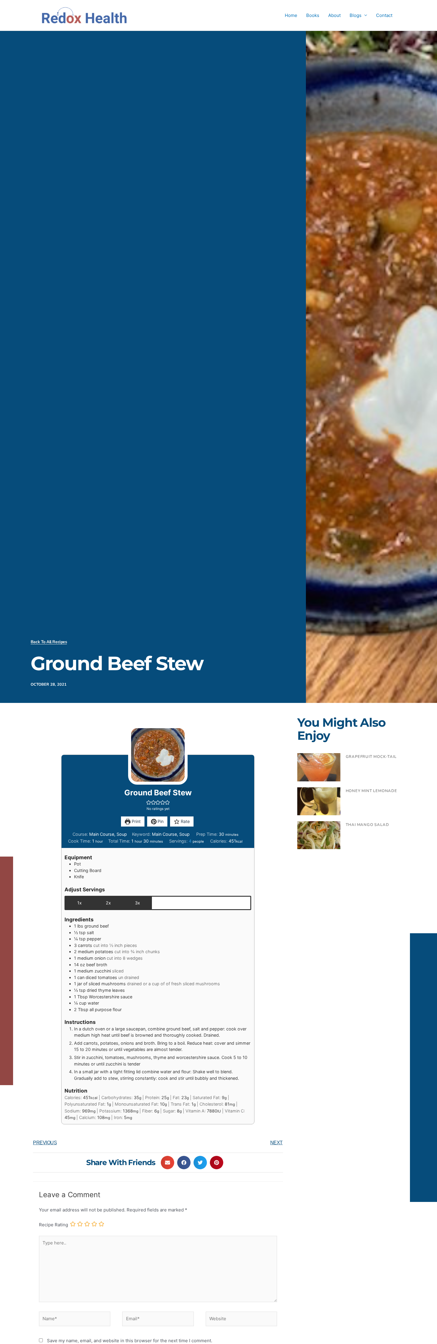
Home (291, 15)
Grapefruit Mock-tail (371, 756)
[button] (148, 802)
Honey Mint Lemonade (371, 791)
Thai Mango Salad (367, 824)
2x (108, 902)
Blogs (355, 15)
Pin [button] (160, 821)
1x (79, 902)
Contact (384, 15)
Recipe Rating (53, 1224)
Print (136, 821)
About (334, 15)
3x (137, 902)
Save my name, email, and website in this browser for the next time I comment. (129, 1340)
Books (312, 15)
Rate (185, 821)
